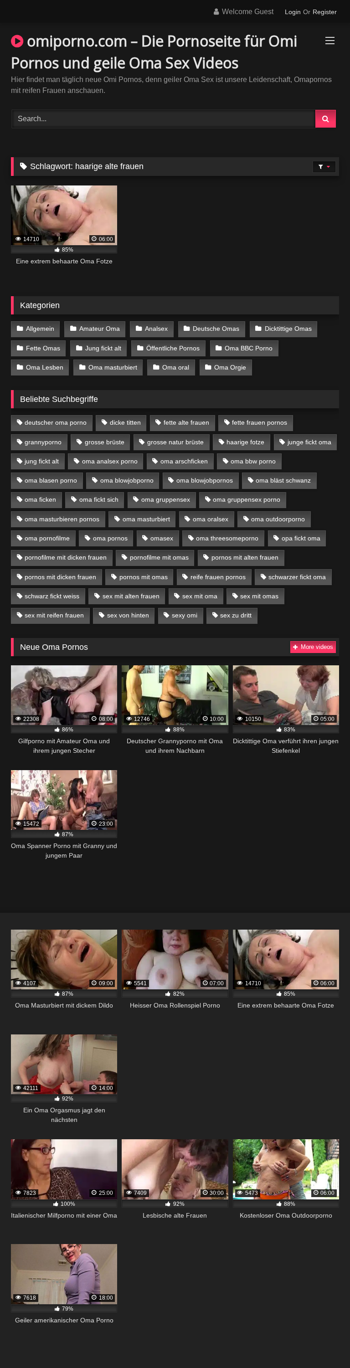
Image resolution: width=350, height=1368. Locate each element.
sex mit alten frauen (131, 596)
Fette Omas (43, 348)
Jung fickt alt (103, 348)
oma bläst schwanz (283, 480)
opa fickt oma (301, 538)
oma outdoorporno (278, 519)
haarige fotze (245, 442)
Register (325, 11)
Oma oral (175, 367)
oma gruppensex (165, 499)
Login (293, 11)
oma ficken (40, 499)
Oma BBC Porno (249, 348)
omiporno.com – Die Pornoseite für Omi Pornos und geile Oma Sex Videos (154, 51)
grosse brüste (104, 442)
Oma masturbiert (112, 367)
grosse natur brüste (175, 442)
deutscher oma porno (56, 422)
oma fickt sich (98, 499)
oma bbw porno (253, 461)
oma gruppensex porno (246, 499)
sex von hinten (128, 615)
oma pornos (110, 538)
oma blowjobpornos (204, 480)
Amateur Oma (99, 328)
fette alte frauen (186, 422)
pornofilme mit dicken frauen (66, 557)
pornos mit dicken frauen (60, 577)
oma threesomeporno (227, 538)
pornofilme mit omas (159, 557)
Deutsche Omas (216, 328)
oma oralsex (210, 519)
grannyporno (43, 442)
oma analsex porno (110, 461)
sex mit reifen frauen (54, 615)
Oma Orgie (230, 367)
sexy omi (184, 615)
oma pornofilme (47, 538)
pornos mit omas (143, 577)
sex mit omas (259, 596)
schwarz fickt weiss (52, 596)
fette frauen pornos (259, 422)
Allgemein (40, 328)
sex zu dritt (236, 615)
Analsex (156, 328)
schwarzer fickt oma (297, 577)
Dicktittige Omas (288, 328)
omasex (161, 538)
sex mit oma (199, 596)
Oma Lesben (44, 367)
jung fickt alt (42, 461)
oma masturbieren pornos (62, 519)
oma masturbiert (146, 519)
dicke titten (125, 422)
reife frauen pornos (218, 577)
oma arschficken (184, 461)
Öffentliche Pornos (173, 348)
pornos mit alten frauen (244, 557)
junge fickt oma (309, 442)
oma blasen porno (51, 480)
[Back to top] (322, 1341)
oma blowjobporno (127, 480)
